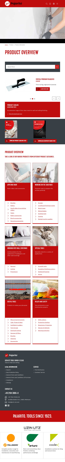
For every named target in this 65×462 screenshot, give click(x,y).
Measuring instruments (17, 320)
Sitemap (8, 382)
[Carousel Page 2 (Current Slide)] (32, 98)
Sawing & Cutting (16, 330)
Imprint (8, 370)
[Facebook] (8, 405)
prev (54, 98)
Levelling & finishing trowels (46, 205)
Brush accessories (16, 218)
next (58, 98)
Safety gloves (42, 320)
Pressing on (14, 271)
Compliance (9, 380)
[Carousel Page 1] (30, 98)
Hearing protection (43, 330)
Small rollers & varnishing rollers (18, 209)
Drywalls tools (42, 266)
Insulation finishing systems (46, 269)
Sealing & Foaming (43, 271)
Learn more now (45, 89)
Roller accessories (16, 215)
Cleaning (13, 338)
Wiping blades (42, 211)
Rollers (13, 205)
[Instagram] (6, 405)
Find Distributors (39, 370)
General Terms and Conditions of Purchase (18, 377)
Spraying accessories (17, 221)
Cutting (13, 269)
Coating (40, 216)
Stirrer (40, 274)
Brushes (13, 203)
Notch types (41, 208)
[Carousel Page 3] (34, 98)
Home (6, 44)
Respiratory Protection (45, 325)
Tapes (12, 213)
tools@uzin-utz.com (13, 402)
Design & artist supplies (45, 219)
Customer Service (40, 372)
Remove (13, 266)
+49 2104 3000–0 (11, 393)
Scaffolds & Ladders (17, 325)
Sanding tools (42, 213)
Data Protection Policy (12, 372)
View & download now (15, 114)
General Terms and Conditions (14, 375)
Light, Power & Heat (17, 322)
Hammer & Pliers (16, 333)
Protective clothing (44, 322)
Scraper (40, 203)
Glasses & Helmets (44, 328)
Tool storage (14, 328)
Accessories (14, 341)
